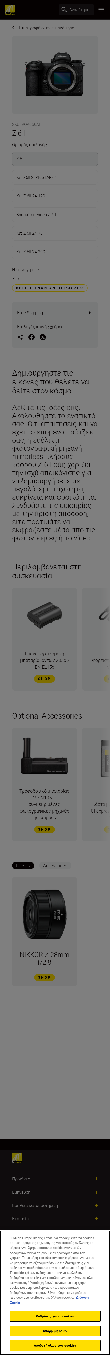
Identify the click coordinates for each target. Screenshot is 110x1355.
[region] (55, 1292)
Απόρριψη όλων (55, 1331)
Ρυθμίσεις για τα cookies (55, 1316)
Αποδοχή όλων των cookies (55, 1345)
